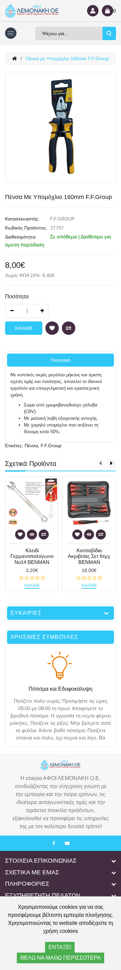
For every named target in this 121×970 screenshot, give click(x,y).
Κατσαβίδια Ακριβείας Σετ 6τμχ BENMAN (89, 556)
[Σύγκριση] (68, 328)
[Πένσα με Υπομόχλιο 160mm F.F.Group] (60, 127)
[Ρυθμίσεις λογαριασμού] (92, 10)
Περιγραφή (61, 360)
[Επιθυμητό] (52, 328)
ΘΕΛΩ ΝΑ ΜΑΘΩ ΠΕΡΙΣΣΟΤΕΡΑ (60, 958)
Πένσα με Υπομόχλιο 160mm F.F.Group (67, 58)
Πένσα (31, 445)
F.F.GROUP (62, 218)
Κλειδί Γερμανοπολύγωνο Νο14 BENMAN (31, 556)
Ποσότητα (17, 296)
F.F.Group (51, 445)
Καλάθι (23, 328)
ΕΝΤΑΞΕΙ (59, 947)
